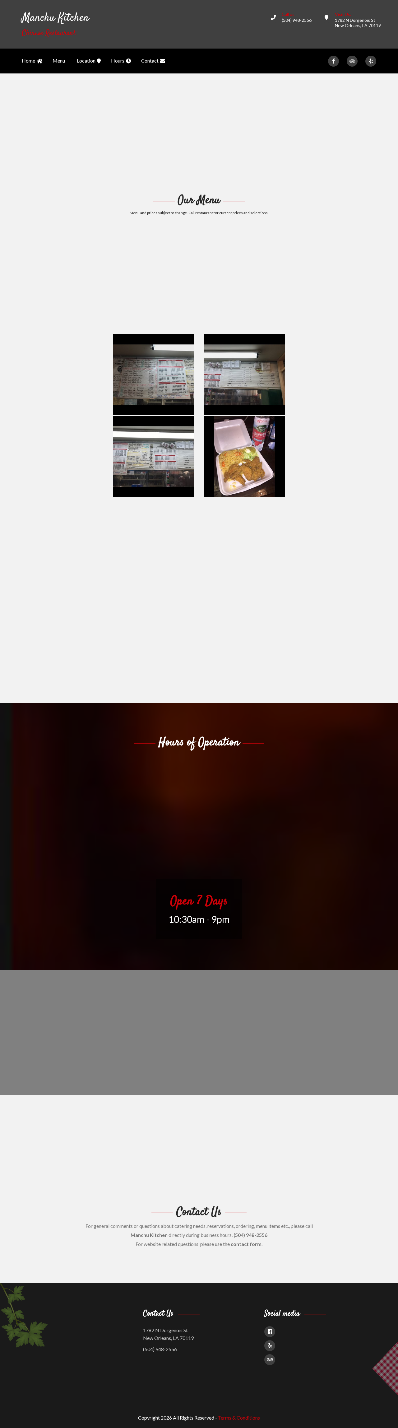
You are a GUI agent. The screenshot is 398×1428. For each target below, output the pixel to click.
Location (86, 60)
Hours (117, 60)
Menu (59, 60)
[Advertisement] (199, 132)
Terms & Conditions (239, 1418)
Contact (150, 60)
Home (28, 60)
